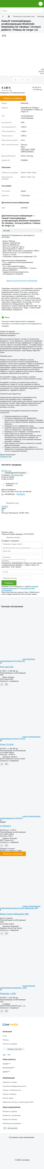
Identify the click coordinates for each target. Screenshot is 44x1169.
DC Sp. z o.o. (6, 471)
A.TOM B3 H (5, 826)
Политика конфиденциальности (14, 1086)
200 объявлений (17, 475)
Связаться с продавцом (13, 98)
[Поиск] (40, 10)
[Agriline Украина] (14, 3)
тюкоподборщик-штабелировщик (27, 117)
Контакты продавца (10, 1044)
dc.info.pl (4, 506)
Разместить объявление (13, 854)
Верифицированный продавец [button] (15, 473)
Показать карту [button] (7, 532)
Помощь (6, 1040)
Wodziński (24, 103)
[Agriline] (8, 16)
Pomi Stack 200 (6, 667)
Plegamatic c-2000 (8, 993)
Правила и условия (10, 1082)
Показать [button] (20, 494)
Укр (4, 1055)
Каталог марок (8, 1098)
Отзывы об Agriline (9, 1094)
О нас (5, 1036)
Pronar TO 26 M (7, 744)
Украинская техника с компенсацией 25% (18, 1102)
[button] (40, 3)
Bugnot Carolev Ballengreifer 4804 (14, 914)
